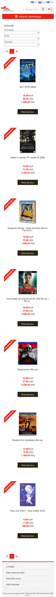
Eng (43, 2)
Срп (51, 2)
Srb (35, 2)
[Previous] (7, 51)
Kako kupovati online (15, 572)
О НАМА (10, 566)
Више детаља (27, 111)
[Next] (17, 51)
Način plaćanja (12, 584)
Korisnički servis (13, 578)
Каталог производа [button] (30, 16)
